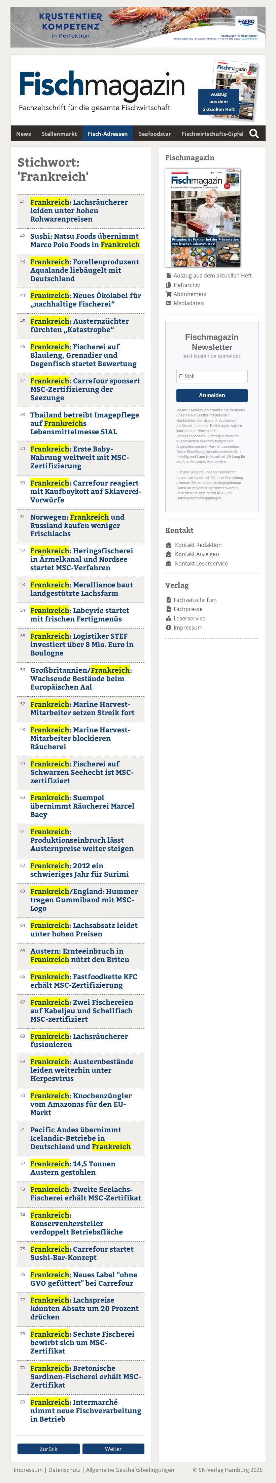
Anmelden (212, 395)
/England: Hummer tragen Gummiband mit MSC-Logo (84, 899)
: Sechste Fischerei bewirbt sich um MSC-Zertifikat (82, 1342)
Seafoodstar (155, 134)
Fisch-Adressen (108, 134)
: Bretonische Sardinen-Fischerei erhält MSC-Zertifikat (85, 1376)
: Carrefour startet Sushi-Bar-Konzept (82, 1253)
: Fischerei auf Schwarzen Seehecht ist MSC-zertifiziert (82, 772)
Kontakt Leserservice (201, 563)
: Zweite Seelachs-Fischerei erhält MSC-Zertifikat (85, 1193)
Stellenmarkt (59, 134)
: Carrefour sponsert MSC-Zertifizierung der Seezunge (85, 389)
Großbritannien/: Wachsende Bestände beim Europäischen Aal (81, 678)
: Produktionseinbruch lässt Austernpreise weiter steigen (82, 839)
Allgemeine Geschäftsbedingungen (130, 1470)
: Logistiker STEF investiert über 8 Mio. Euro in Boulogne (82, 644)
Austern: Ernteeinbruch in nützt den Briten (79, 955)
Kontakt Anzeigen (197, 554)
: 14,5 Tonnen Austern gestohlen (72, 1168)
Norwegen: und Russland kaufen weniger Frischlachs (77, 525)
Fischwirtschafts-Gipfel (213, 134)
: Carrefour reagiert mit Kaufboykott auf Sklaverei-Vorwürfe (85, 491)
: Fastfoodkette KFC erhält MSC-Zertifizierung (83, 980)
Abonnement (190, 294)
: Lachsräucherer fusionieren (79, 1040)
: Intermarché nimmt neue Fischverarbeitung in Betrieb (85, 1410)
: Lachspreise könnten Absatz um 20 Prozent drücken (84, 1308)
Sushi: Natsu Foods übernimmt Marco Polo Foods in (85, 240)
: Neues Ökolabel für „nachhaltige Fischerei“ (85, 299)
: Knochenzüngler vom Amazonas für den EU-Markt (81, 1104)
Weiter (113, 1449)
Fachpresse (188, 609)
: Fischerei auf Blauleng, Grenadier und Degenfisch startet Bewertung (83, 355)
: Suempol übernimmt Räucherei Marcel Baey (82, 805)
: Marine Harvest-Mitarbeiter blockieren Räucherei (80, 738)
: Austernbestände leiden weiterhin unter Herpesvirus (82, 1069)
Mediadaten (189, 303)
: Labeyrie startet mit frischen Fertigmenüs (79, 614)
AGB (221, 493)
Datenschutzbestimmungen (198, 498)
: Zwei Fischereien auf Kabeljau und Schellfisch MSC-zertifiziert (81, 1010)
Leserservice (189, 618)
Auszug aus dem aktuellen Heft (213, 275)
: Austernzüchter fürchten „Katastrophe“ (79, 325)
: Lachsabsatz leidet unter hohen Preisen (84, 929)
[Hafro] (138, 45)
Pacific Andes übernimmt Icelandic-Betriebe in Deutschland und (80, 1138)
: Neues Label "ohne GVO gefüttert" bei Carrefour (83, 1279)
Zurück (48, 1449)
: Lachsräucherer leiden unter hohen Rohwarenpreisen (79, 210)
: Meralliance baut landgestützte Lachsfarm (81, 589)
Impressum (188, 627)
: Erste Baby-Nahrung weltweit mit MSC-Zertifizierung (79, 457)
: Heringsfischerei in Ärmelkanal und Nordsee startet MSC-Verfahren (81, 559)
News (23, 134)
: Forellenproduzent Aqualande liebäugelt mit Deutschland (84, 270)
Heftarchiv (187, 285)
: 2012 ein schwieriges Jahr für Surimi (79, 870)
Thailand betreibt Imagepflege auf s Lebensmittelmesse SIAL (84, 423)
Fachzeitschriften (195, 600)
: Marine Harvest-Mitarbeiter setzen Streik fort (82, 708)
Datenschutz (64, 1470)
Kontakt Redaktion (198, 545)
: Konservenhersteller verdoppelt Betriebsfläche (76, 1223)
